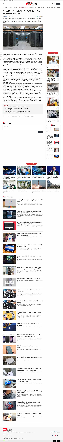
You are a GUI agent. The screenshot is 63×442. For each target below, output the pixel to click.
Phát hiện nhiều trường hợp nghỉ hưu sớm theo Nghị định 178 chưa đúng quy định (51, 80)
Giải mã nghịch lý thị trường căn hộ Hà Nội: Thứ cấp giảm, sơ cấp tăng (53, 191)
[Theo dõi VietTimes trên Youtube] (55, 435)
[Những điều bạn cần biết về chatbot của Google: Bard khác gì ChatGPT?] (56, 150)
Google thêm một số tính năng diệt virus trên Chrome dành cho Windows (17, 111)
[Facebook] (35, 16)
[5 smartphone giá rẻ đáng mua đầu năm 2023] (9, 282)
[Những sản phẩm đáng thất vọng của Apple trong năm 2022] (9, 327)
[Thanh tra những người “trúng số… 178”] (53, 101)
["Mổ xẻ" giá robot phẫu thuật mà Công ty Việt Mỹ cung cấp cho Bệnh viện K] (9, 184)
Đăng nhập (58, 3)
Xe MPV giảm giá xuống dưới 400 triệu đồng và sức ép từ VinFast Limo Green (51, 94)
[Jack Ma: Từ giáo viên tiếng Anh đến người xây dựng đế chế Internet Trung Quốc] (53, 170)
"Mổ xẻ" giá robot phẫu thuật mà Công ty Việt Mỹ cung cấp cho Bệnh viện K (9, 191)
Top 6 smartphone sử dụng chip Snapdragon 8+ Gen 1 (29, 414)
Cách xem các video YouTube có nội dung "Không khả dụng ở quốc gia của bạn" (50, 143)
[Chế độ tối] (54, 3)
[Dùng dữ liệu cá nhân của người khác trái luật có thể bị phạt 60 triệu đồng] (39, 170)
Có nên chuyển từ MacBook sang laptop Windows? (29, 357)
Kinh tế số (16, 7)
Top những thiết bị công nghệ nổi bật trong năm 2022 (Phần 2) (29, 290)
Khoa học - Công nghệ (23, 7)
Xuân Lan (5, 16)
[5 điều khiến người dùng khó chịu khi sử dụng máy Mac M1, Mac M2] (9, 394)
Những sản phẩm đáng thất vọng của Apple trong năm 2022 (29, 324)
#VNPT (23, 116)
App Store (54, 441)
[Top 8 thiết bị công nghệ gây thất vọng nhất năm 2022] (9, 315)
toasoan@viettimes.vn (55, 431)
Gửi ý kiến (40, 131)
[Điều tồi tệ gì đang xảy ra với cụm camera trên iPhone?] (9, 349)
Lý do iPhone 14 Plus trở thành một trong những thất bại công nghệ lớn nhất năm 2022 (29, 369)
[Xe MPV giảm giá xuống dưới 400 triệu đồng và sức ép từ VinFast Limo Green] (53, 87)
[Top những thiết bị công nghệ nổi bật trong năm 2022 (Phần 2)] (9, 293)
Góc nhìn (11, 7)
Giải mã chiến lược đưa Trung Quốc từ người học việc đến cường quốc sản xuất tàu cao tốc (9, 177)
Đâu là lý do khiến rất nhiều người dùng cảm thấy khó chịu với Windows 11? (29, 380)
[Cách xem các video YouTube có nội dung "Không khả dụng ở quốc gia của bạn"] (56, 142)
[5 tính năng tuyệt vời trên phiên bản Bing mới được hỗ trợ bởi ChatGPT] (56, 156)
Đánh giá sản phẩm (8, 197)
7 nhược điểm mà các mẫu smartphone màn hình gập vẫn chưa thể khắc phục (29, 403)
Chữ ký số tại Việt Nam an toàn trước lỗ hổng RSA (13, 112)
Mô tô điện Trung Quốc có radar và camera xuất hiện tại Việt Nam (51, 120)
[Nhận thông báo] (52, 3)
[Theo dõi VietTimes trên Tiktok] (57, 435)
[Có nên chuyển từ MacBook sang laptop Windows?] (9, 360)
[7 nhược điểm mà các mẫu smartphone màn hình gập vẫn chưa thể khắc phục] (9, 405)
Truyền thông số (57, 7)
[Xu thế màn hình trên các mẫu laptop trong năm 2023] (9, 259)
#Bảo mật (9, 116)
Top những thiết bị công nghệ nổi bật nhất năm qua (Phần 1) (30, 301)
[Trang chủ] (3, 7)
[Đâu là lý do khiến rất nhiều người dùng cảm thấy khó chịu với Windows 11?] (9, 383)
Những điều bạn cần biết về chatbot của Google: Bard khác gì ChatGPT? (50, 150)
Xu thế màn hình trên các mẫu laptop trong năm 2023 (29, 256)
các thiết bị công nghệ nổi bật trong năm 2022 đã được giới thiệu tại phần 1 (25, 294)
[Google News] (40, 16)
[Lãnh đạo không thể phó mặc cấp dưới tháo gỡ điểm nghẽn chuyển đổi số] (24, 170)
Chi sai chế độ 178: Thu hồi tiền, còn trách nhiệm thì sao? (51, 66)
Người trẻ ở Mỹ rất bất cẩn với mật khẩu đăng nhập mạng (14, 109)
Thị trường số (31, 7)
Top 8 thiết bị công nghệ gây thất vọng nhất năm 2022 (29, 313)
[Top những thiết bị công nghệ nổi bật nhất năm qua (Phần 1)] (9, 304)
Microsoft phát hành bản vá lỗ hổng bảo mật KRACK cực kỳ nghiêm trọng (17, 106)
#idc (19, 116)
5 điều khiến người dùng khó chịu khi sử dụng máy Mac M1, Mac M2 (29, 391)
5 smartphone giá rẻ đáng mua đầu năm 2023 (28, 278)
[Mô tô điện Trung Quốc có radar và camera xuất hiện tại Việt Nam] (53, 114)
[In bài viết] (37, 16)
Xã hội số (6, 7)
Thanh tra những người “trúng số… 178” (51, 107)
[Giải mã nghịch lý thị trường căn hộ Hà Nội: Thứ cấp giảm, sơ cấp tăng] (53, 184)
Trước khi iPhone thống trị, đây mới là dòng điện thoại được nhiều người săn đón (50, 136)
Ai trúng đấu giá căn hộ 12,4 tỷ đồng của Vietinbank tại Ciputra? (23, 191)
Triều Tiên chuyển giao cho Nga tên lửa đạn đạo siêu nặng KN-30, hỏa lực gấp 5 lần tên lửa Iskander (38, 191)
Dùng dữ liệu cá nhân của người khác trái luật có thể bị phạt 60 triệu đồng (38, 177)
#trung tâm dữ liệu (14, 116)
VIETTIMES (31, 3)
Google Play (58, 441)
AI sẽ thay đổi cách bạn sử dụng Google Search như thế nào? (50, 129)
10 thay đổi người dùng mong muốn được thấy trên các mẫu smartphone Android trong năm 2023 (29, 268)
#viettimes (26, 116)
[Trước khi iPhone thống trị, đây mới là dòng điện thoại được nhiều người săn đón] (56, 135)
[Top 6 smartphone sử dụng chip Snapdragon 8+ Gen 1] (9, 417)
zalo (54, 435)
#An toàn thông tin (32, 116)
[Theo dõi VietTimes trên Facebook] (52, 435)
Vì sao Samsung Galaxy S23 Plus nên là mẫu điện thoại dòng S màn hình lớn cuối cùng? (29, 335)
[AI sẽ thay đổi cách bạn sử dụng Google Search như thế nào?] (56, 129)
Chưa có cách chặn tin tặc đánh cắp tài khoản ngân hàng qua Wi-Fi (16, 108)
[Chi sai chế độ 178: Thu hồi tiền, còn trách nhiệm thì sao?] (53, 60)
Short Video (37, 7)
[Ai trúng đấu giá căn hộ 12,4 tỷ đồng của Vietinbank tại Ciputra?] (24, 184)
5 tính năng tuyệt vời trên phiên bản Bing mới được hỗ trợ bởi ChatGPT (50, 156)
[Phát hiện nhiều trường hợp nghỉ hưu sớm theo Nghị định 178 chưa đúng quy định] (53, 73)
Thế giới (42, 7)
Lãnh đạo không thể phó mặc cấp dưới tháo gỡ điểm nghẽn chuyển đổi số (24, 177)
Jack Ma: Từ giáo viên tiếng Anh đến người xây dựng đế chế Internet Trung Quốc (53, 177)
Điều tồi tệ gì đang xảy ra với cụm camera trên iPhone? (28, 346)
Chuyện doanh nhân (49, 7)
